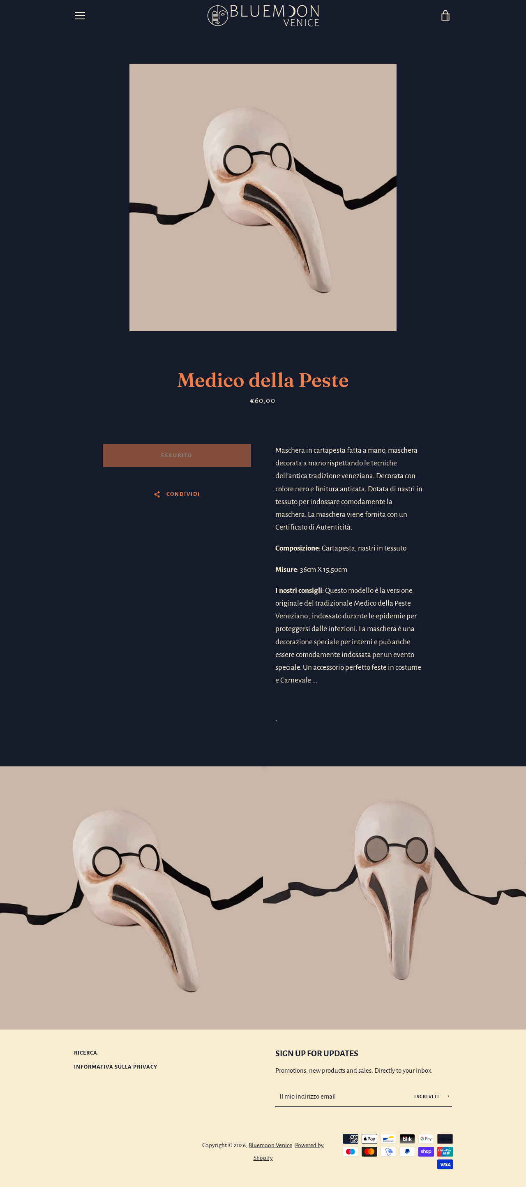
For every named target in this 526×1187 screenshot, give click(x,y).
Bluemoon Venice (270, 1145)
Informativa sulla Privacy (115, 1067)
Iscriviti (427, 1096)
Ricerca (85, 1053)
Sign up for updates (316, 1053)
